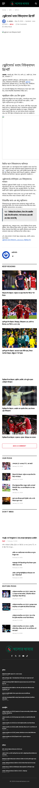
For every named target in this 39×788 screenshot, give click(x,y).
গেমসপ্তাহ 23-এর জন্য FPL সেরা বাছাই (22, 463)
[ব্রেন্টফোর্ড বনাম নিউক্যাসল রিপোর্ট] (19, 42)
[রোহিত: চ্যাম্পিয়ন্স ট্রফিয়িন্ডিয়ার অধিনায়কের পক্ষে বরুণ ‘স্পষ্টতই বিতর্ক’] (6, 575)
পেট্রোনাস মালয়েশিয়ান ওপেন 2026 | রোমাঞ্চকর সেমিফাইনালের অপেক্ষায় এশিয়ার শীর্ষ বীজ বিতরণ (19, 732)
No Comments (22, 24)
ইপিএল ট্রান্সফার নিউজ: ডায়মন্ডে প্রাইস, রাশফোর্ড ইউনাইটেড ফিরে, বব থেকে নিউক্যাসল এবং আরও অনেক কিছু (23, 487)
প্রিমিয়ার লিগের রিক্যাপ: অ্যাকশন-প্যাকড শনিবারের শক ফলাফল (19, 437)
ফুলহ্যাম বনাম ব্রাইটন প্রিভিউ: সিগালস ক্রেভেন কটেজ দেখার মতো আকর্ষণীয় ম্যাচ (16, 693)
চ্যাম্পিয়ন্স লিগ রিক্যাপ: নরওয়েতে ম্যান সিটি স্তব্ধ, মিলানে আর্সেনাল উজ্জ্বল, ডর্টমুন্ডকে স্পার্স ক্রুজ (17, 352)
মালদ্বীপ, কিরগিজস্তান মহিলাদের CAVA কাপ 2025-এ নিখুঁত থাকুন (14, 770)
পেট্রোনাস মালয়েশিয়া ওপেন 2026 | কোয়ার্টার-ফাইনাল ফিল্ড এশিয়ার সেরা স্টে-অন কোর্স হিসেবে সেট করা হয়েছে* (24, 628)
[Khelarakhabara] (19, 3)
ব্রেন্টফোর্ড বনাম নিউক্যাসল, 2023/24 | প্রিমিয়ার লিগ (16, 240)
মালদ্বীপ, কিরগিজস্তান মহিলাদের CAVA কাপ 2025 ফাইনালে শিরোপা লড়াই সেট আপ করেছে (18, 762)
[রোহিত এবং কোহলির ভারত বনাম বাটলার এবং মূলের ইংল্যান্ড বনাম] (6, 554)
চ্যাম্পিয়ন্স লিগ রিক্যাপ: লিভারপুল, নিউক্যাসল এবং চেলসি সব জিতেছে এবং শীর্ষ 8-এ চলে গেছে (17, 323)
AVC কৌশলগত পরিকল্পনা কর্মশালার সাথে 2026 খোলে (12, 749)
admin (11, 21)
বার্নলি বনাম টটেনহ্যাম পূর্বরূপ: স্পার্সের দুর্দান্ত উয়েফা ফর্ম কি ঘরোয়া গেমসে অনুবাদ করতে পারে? (18, 678)
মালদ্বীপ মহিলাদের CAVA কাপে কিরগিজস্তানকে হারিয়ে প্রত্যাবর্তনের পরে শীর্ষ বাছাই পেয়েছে (18, 766)
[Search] (36, 3)
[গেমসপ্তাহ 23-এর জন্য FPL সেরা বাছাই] (6, 466)
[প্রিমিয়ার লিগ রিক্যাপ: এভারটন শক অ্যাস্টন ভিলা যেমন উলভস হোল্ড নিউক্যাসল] (19, 396)
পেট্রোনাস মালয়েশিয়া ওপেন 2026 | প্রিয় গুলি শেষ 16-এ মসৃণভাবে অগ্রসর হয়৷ (16, 736)
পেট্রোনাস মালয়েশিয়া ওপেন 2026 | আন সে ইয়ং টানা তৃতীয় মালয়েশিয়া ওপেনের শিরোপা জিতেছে (18, 722)
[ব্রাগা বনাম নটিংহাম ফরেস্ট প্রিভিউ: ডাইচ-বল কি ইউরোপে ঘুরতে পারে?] (6, 500)
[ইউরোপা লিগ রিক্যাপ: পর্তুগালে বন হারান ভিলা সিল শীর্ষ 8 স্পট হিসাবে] (19, 280)
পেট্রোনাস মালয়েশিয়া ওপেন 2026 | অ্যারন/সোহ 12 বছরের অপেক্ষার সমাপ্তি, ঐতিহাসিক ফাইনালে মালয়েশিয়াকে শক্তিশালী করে (23, 593)
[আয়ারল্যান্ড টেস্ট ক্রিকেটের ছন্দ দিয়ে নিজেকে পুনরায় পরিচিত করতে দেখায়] (6, 565)
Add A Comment (19, 446)
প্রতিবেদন (11, 24)
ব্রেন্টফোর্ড (27, 82)
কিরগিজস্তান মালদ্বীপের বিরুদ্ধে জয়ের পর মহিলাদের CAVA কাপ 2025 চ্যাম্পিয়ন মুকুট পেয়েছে (19, 758)
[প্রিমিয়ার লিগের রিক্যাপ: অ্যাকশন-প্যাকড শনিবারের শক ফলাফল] (19, 424)
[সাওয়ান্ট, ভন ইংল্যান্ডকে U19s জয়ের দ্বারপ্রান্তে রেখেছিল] (19, 525)
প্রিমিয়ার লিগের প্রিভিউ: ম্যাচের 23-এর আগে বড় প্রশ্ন (12, 673)
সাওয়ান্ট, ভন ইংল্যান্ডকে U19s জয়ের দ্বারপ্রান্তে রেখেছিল (19, 538)
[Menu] (3, 3)
